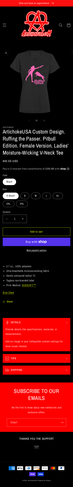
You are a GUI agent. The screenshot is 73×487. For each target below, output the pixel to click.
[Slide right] (44, 120)
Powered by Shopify (44, 480)
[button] (4, 25)
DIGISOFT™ (29, 285)
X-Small (10, 195)
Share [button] (10, 301)
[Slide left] (29, 120)
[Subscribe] (62, 422)
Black (9, 181)
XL (57, 195)
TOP (36, 446)
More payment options (37, 250)
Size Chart (8, 292)
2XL (8, 203)
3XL (22, 203)
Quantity (6, 211)
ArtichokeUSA (32, 480)
